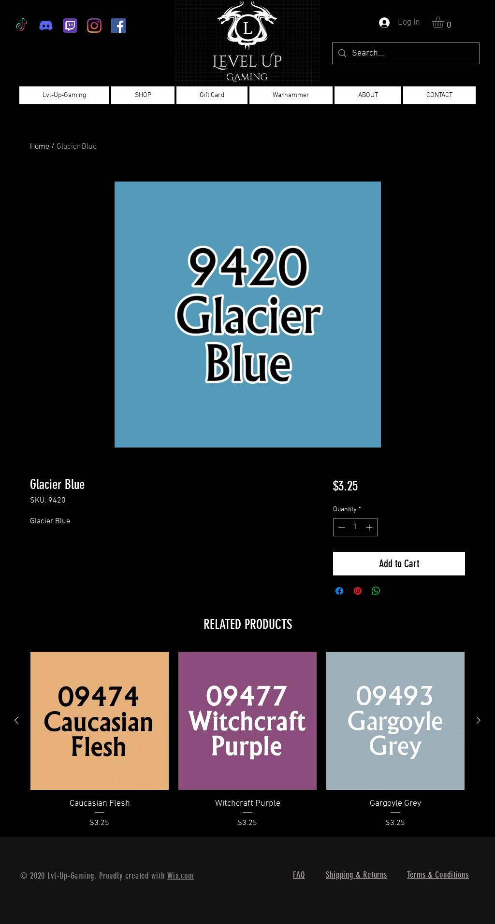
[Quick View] (99, 721)
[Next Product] (478, 720)
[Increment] (370, 527)
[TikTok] (22, 25)
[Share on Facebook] (339, 591)
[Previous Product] (16, 720)
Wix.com (180, 875)
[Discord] (46, 25)
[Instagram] (94, 25)
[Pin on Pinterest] (358, 591)
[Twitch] (70, 25)
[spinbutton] (355, 527)
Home (39, 147)
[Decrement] (341, 527)
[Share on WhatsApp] (376, 591)
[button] (444, 22)
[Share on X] (394, 591)
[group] (247, 740)
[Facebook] (118, 25)
